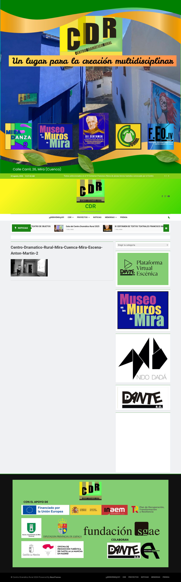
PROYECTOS (82, 217)
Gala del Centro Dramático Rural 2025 (47, 226)
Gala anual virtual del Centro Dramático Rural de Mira (132, 176)
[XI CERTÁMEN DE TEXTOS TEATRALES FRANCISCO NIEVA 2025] (71, 229)
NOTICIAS (97, 217)
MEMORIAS (110, 217)
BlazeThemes (55, 577)
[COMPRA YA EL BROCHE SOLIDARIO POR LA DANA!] (144, 229)
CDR (90, 206)
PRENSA (123, 217)
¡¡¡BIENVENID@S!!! (56, 217)
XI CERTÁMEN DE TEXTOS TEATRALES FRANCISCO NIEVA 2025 (107, 226)
